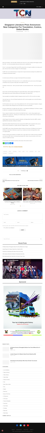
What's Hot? (5, 410)
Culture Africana (6, 374)
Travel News (5, 403)
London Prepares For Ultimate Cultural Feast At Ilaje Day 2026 (12, 249)
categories (15, 151)
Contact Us (31, 429)
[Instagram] (24, 425)
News (4, 386)
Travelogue (5, 408)
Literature (31, 151)
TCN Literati (22, 22)
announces (5, 151)
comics (19, 151)
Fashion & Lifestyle (6, 379)
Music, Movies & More (7, 384)
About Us (13, 429)
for (27, 151)
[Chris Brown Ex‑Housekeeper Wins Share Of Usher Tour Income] (6, 362)
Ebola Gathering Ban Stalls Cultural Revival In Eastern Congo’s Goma (14, 256)
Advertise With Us (19, 429)
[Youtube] (24, 3)
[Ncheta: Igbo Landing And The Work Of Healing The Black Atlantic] (32, 194)
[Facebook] (36, 6)
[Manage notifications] (2, 430)
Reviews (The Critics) (6, 393)
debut (24, 151)
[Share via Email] (27, 170)
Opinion (4, 389)
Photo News (5, 391)
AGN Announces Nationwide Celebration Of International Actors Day (13, 253)
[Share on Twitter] (22, 170)
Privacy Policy (26, 429)
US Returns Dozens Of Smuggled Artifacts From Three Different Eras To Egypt (15, 246)
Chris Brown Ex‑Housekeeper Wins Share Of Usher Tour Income (13, 251)
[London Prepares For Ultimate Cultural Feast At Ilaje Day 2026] (6, 356)
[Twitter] (21, 3)
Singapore (5, 153)
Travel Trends (5, 405)
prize (39, 151)
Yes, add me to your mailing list (9, 227)
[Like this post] (19, 170)
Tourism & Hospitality (6, 400)
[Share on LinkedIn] (24, 170)
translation (11, 153)
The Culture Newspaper (20, 31)
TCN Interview (5, 396)
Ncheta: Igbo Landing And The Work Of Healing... (32, 201)
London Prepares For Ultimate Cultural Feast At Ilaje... (28, 1)
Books (10, 151)
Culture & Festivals (6, 372)
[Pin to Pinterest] (23, 170)
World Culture (5, 412)
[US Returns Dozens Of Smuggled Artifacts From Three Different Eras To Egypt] (6, 349)
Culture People (5, 377)
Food (4, 381)
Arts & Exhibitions (6, 369)
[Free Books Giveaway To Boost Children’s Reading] (12, 194)
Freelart (31, 431)
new (35, 151)
